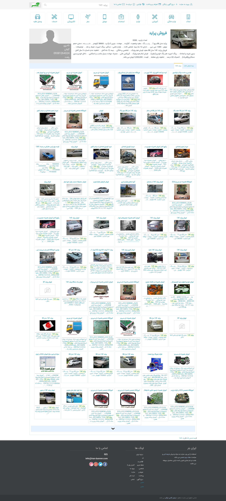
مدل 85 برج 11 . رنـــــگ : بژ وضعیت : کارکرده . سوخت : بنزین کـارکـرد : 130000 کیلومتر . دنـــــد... (74, 365)
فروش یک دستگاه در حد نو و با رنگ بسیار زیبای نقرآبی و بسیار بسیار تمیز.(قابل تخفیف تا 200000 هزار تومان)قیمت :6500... (74, 293)
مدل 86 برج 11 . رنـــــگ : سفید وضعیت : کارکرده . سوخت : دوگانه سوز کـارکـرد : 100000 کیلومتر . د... (154, 329)
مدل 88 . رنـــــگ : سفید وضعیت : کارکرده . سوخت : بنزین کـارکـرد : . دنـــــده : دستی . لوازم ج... (128, 121)
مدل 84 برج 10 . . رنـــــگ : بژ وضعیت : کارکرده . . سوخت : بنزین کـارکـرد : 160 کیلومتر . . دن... (182, 260)
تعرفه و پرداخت (141, 474)
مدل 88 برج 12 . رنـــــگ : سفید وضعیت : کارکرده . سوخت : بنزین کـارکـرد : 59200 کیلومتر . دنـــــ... (128, 365)
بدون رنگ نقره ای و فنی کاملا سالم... (47, 291)
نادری (66, 45)
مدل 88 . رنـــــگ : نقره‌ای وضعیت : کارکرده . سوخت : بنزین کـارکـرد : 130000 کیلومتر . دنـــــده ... (155, 121)
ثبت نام (132, 475)
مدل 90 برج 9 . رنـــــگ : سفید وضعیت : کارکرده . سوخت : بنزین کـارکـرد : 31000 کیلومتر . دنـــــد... (181, 121)
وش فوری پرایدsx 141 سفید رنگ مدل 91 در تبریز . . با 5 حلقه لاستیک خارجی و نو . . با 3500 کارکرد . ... (128, 260)
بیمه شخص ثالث (189, 66)
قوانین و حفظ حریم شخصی (140, 465)
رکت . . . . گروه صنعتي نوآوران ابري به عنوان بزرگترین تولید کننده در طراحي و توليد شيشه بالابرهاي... (128, 193)
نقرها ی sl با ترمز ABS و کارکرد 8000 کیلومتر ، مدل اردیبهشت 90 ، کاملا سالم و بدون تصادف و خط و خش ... (101, 120)
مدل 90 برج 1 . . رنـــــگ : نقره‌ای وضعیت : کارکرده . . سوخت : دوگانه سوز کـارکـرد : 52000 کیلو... (101, 227)
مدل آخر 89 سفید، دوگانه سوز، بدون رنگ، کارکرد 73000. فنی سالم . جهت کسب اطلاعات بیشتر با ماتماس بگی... (47, 329)
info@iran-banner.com (97, 458)
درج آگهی (140, 479)
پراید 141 (178, 66)
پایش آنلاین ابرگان (170, 498)
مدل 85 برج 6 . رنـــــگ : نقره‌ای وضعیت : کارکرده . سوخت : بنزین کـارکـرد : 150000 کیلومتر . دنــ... (101, 365)
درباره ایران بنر (140, 456)
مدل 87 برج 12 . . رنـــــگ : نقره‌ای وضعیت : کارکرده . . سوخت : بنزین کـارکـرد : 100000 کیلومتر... (74, 230)
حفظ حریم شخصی (185, 457)
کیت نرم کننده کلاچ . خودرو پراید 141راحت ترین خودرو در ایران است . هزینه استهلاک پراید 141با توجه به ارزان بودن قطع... (154, 83)
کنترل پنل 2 (130, 465)
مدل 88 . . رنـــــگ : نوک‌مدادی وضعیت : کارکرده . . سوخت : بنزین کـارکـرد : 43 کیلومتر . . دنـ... (155, 191)
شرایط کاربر (166, 454)
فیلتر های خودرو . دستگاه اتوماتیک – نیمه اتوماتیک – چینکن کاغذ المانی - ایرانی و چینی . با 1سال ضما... (74, 400)
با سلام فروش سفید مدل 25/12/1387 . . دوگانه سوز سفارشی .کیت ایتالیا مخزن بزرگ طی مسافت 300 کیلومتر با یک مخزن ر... (155, 261)
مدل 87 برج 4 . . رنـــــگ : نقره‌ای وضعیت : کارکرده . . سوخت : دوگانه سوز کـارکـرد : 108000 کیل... (155, 228)
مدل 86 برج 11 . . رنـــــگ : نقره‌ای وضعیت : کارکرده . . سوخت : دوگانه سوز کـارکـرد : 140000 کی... (182, 228)
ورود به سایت (132, 470)
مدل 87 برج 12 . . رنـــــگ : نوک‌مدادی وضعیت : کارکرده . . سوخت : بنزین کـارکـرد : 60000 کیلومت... (74, 260)
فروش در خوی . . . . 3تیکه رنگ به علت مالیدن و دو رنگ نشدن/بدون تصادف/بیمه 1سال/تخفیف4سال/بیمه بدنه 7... (47, 402)
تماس (132, 479)
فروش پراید (158, 33)
